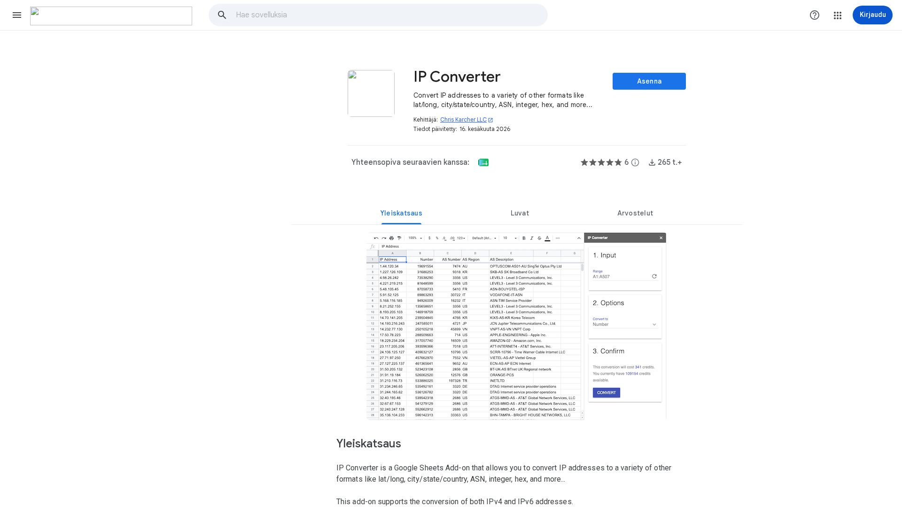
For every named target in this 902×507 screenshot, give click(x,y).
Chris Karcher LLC (466, 119)
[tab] (401, 213)
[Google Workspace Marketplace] (111, 16)
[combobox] (391, 15)
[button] (17, 15)
